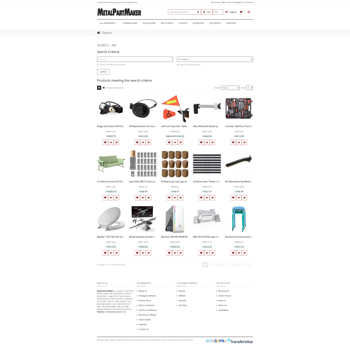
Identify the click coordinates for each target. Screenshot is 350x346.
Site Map (183, 305)
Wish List (222, 305)
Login (208, 12)
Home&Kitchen (130, 23)
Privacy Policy (145, 300)
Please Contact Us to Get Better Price (123, 2)
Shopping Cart (238, 2)
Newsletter (223, 310)
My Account (215, 2)
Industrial (231, 23)
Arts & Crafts (167, 23)
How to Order (145, 319)
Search (107, 32)
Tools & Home (148, 23)
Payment (143, 324)
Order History (224, 295)
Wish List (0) (226, 2)
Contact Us (144, 329)
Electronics (215, 23)
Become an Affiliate (147, 315)
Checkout (249, 2)
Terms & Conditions (148, 310)
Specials (182, 300)
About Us (143, 291)
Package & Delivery (147, 295)
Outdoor (183, 23)
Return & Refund (146, 305)
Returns (222, 300)
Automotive (198, 23)
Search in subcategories (190, 64)
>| (250, 264)
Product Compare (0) (115, 88)
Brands (182, 291)
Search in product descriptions (113, 64)
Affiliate (182, 295)
